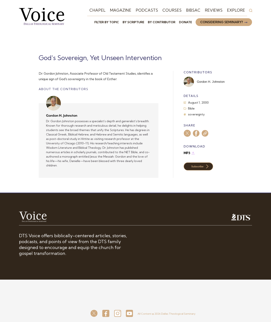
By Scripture (133, 22)
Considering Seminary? (221, 22)
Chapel (97, 10)
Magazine (120, 10)
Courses (172, 10)
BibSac (193, 10)
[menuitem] (97, 10)
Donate (185, 22)
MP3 (187, 153)
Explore (236, 10)
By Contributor (161, 22)
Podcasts (147, 10)
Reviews (214, 10)
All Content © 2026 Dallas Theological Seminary (166, 313)
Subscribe (197, 166)
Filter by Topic (106, 22)
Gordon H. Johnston (61, 115)
